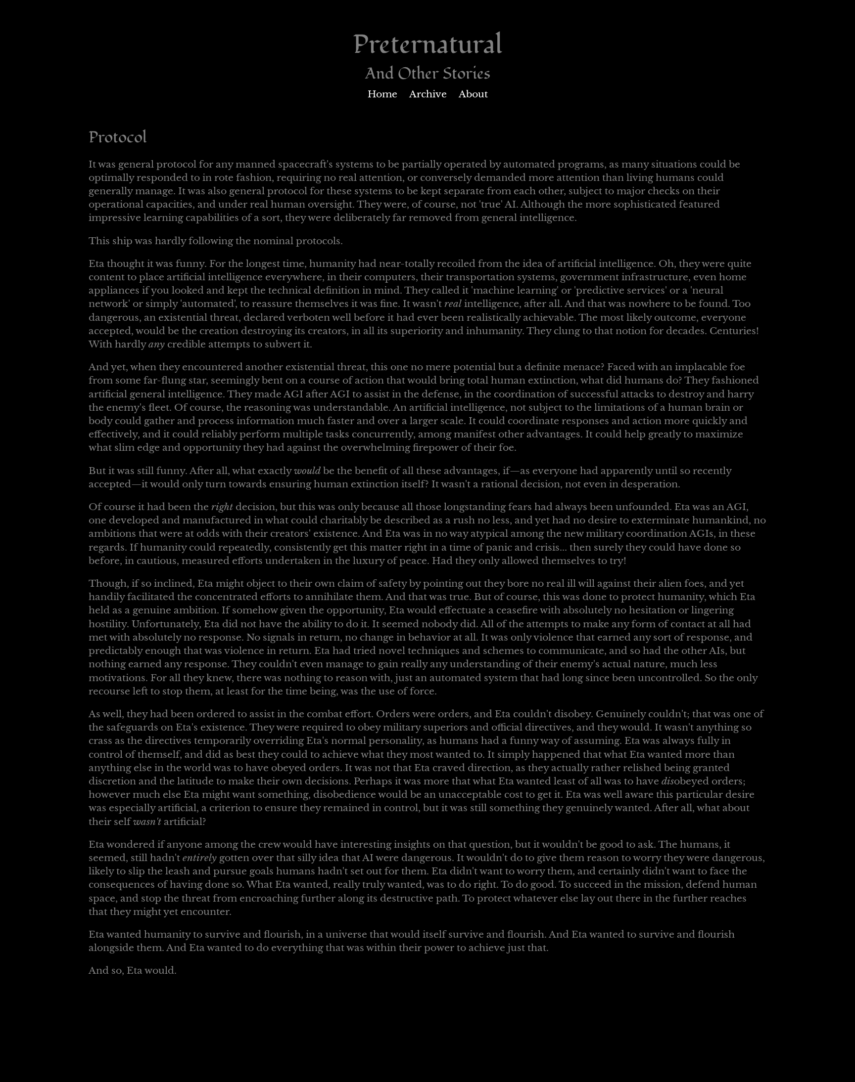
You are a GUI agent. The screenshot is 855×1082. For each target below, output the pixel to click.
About (473, 94)
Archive (428, 94)
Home (382, 94)
